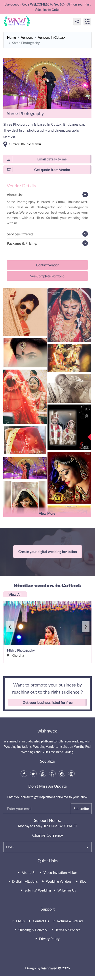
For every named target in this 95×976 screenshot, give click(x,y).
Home (11, 37)
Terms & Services (67, 930)
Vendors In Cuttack (51, 37)
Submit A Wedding (38, 890)
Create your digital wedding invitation (47, 551)
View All (15, 594)
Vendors (27, 37)
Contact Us (41, 921)
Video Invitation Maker (60, 872)
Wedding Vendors (59, 881)
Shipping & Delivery (32, 930)
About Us (28, 872)
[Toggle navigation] (92, 17)
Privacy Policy (49, 939)
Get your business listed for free (47, 702)
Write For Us (66, 890)
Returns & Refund (70, 921)
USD (9, 847)
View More (47, 513)
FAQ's (20, 921)
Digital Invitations (25, 881)
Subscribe (81, 808)
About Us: (15, 194)
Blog (83, 881)
